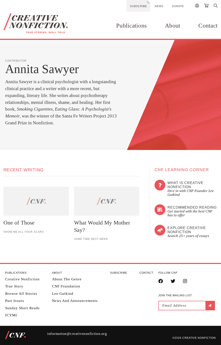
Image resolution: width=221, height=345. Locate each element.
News (159, 6)
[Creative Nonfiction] (35, 23)
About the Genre (67, 279)
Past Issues (14, 301)
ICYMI (11, 315)
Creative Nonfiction (22, 279)
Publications (131, 25)
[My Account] (197, 6)
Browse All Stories (21, 294)
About (172, 25)
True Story (14, 286)
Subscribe (138, 6)
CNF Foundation (66, 286)
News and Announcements (75, 301)
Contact (208, 25)
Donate (178, 6)
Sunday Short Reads (22, 308)
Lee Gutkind (62, 294)
